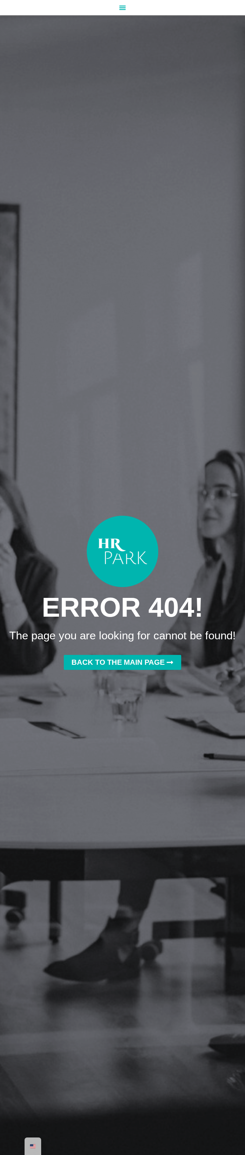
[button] (122, 7)
